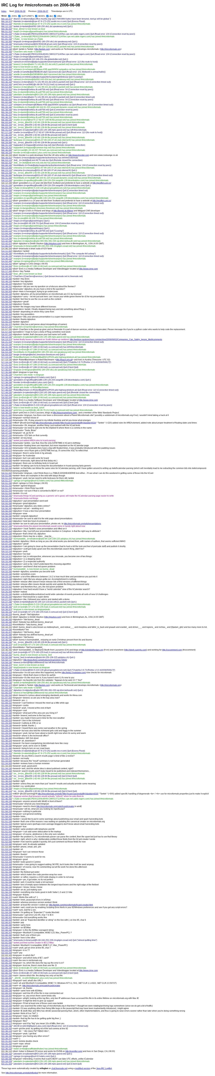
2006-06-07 (42, 11)
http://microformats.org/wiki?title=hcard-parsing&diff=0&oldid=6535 (68, 794)
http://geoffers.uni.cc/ (101, 183)
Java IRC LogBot (104, 1068)
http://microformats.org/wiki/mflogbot (22, 1073)
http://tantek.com (42, 49)
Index (3, 11)
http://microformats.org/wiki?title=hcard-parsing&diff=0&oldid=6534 (65, 423)
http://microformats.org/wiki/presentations (82, 523)
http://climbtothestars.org (92, 650)
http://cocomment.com (172, 650)
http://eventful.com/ (73, 1051)
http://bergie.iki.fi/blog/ (63, 211)
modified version (82, 1068)
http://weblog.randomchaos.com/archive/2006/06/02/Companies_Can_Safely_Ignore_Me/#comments (116, 339)
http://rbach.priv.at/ (64, 359)
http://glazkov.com (53, 243)
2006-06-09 (20, 11)
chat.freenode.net (59, 1068)
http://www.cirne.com (88, 269)
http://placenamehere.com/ (65, 413)
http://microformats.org (110, 49)
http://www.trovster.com (78, 155)
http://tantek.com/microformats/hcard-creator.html (71, 905)
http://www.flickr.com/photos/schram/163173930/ (45, 660)
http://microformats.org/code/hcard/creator (55, 806)
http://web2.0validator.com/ (74, 672)
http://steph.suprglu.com (135, 650)
